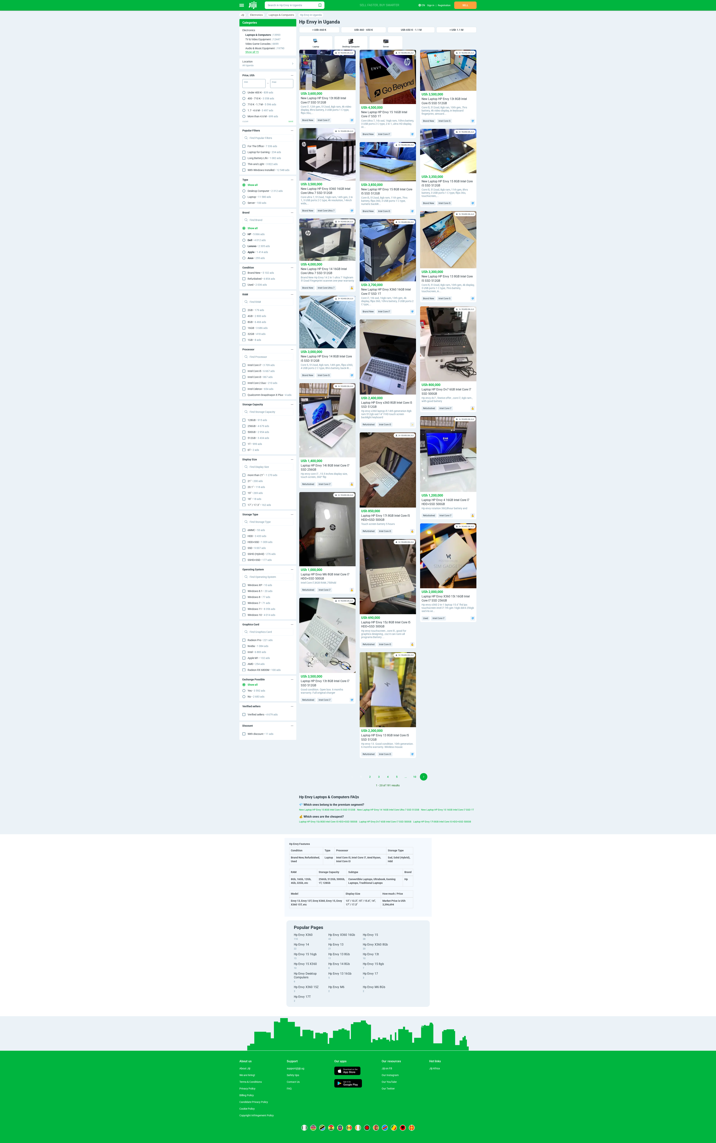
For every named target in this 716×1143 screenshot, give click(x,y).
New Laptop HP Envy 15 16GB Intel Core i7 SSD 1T (447, 809)
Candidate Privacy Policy (253, 1101)
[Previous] (352, 777)
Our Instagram (390, 1075)
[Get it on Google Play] (348, 1084)
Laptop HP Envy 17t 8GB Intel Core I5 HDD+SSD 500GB (442, 821)
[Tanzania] (322, 1128)
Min (246, 82)
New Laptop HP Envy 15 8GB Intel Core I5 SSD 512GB (327, 809)
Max (274, 82)
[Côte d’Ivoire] (358, 1128)
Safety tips (293, 1075)
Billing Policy (246, 1095)
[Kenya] (313, 1128)
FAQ (289, 1088)
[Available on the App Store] (347, 1071)
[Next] (423, 777)
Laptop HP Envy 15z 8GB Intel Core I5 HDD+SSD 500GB (328, 821)
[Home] (253, 5)
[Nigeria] (304, 1128)
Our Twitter (388, 1088)
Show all (253, 185)
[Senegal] (349, 1128)
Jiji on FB (387, 1068)
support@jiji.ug (295, 1068)
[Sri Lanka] (376, 1128)
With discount (260, 734)
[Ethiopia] (340, 1128)
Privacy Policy (247, 1088)
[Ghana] (331, 1128)
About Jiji (244, 1068)
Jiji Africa (434, 1068)
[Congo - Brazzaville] (394, 1128)
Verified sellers (263, 714)
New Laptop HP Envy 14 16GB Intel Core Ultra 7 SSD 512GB (388, 809)
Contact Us (293, 1081)
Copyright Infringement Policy (256, 1115)
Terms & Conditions (250, 1081)
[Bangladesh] (367, 1128)
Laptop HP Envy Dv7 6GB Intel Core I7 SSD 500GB (385, 821)
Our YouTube (389, 1081)
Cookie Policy (247, 1108)
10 (414, 776)
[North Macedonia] (412, 1128)
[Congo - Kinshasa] (385, 1128)
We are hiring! (247, 1075)
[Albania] (403, 1128)
